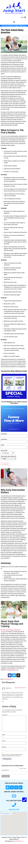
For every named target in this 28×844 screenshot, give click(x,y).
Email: (2, 445)
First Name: (4, 434)
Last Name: (4, 439)
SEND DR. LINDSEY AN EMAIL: (14, 792)
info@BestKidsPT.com (12, 670)
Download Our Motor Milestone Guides (14, 371)
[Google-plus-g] (20, 787)
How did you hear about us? (8, 456)
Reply (3, 701)
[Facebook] (10, 675)
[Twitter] (14, 675)
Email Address (5, 770)
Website (4, 747)
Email (4, 740)
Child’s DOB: (4, 450)
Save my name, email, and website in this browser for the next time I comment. (12, 755)
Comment (5, 714)
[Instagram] (18, 675)
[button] (14, 22)
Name (4, 734)
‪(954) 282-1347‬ (14, 809)
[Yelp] (16, 787)
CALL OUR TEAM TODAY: (14, 801)
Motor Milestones (8, 679)
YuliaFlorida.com (18, 841)
